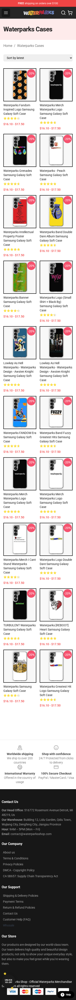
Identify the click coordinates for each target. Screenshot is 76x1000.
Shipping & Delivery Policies (20, 895)
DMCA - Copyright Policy (19, 870)
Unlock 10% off (8, 981)
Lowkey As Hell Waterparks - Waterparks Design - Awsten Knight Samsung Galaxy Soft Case (19, 371)
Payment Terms (13, 901)
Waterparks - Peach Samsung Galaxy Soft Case (54, 175)
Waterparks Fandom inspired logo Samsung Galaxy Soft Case (18, 109)
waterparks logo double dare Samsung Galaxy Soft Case (56, 564)
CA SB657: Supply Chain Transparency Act (30, 876)
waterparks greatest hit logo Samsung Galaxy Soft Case (55, 691)
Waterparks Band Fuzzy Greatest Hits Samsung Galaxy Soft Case (55, 437)
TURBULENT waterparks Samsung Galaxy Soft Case (19, 629)
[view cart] (70, 12)
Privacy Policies (13, 864)
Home (7, 46)
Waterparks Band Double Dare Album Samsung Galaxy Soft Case (56, 236)
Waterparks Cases (30, 46)
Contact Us (10, 913)
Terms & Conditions (15, 858)
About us (9, 852)
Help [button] (68, 994)
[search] (63, 12)
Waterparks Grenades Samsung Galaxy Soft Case (17, 175)
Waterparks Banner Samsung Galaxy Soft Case (17, 302)
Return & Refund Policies (19, 907)
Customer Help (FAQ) (17, 919)
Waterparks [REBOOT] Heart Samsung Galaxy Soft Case (55, 629)
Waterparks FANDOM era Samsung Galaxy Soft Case (19, 437)
